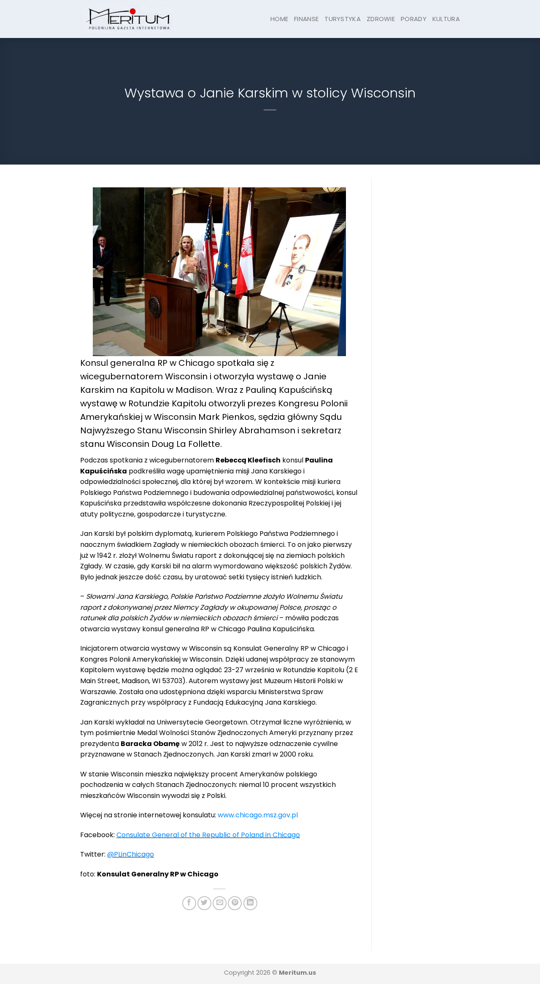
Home (279, 18)
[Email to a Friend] (220, 903)
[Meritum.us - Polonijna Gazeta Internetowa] (128, 19)
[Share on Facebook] (189, 903)
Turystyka (342, 18)
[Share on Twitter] (204, 903)
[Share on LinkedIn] (250, 903)
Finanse (306, 18)
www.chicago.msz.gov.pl (258, 815)
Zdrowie (381, 18)
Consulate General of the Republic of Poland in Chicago (208, 835)
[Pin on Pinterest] (235, 903)
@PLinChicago (130, 854)
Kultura (446, 18)
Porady (414, 18)
